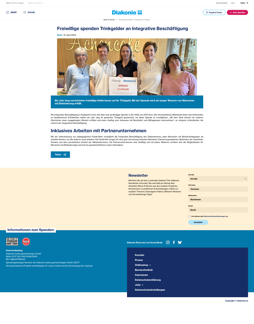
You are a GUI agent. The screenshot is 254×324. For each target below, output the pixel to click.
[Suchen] (25, 12)
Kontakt (139, 255)
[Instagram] (168, 243)
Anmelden (198, 222)
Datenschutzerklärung (148, 279)
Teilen (58, 154)
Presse (139, 259)
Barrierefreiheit (221, 3)
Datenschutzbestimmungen (215, 216)
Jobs (232, 3)
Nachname (192, 195)
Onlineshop (142, 264)
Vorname (191, 185)
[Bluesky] (179, 243)
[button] (218, 178)
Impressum (141, 274)
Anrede (191, 175)
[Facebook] (174, 243)
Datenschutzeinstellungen (150, 289)
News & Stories (109, 20)
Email (190, 206)
